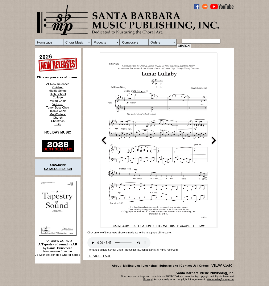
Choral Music (74, 42)
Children (57, 87)
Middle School (58, 90)
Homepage (44, 42)
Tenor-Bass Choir (57, 107)
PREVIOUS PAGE (99, 256)
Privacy (147, 279)
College (58, 97)
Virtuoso (57, 104)
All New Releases (57, 84)
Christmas (58, 121)
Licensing (150, 265)
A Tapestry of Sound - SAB (57, 244)
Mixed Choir (58, 100)
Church (58, 117)
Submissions (168, 265)
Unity (57, 124)
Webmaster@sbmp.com (220, 279)
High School (58, 94)
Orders (155, 42)
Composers (130, 42)
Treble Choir (58, 111)
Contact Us (189, 265)
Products (100, 42)
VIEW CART (222, 265)
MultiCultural (58, 114)
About (116, 265)
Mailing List (132, 265)
